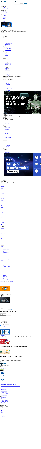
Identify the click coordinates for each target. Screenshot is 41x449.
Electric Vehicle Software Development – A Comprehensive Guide (8, 385)
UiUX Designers (7, 129)
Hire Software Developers (4, 391)
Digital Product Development (8, 48)
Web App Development (3, 390)
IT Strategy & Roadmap (7, 151)
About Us (2, 246)
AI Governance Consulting (5, 8)
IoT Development (7, 147)
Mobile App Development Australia (4, 394)
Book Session (4, 180)
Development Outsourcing (7, 73)
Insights (2, 260)
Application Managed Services (8, 50)
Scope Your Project (4, 77)
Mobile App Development (7, 44)
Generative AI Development (5, 16)
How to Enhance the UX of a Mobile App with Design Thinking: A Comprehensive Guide (10, 386)
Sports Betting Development (4, 402)
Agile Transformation (7, 146)
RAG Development (5, 12)
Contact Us (1, 280)
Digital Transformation (7, 145)
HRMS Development (7, 69)
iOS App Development (7, 45)
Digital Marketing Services (4, 392)
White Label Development (7, 70)
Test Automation (6, 55)
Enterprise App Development (8, 64)
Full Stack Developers (7, 127)
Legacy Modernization (7, 65)
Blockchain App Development (4, 398)
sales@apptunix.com (3, 368)
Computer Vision (4, 18)
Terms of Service (3, 416)
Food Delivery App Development (4, 400)
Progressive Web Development (8, 49)
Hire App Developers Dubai (4, 395)
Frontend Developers (7, 128)
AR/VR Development (7, 84)
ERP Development (7, 68)
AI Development (4, 15)
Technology (1, 303)
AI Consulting (4, 7)
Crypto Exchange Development (8, 88)
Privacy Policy (2, 415)
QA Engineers (6, 124)
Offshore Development (7, 74)
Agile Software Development (3, 335)
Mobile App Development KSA (4, 393)
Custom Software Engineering (8, 63)
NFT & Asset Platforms (7, 90)
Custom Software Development (8, 43)
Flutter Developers (7, 133)
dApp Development (7, 83)
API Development (7, 53)
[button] (12, 281)
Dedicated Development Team (8, 137)
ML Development (4, 17)
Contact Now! (1, 366)
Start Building (3, 32)
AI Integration (4, 21)
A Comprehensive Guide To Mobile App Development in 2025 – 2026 (8, 384)
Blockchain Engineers (7, 123)
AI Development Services (4, 389)
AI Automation (4, 11)
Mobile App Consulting (7, 152)
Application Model (7, 75)
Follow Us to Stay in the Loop (3, 326)
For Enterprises (3, 280)
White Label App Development (4, 397)
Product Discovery (7, 150)
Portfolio (1, 281)
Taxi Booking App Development (4, 401)
